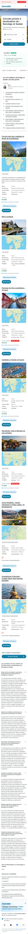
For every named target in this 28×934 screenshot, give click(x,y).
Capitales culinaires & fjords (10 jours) (15, 128)
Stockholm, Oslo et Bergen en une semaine (14, 107)
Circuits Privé (15, 9)
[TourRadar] (7, 6)
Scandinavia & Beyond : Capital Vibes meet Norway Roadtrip (15, 115)
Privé (3, 869)
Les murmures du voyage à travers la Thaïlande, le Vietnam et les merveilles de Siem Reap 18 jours (14, 885)
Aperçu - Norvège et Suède (9, 70)
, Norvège (18, 188)
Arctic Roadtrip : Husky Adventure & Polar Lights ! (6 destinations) (14, 111)
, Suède (22, 188)
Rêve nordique (9, 96)
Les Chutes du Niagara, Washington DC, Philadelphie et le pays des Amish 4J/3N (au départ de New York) (13, 896)
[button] (14, 202)
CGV (14, 929)
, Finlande (21, 547)
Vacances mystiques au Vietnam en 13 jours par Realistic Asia (14, 877)
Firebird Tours (14, 194)
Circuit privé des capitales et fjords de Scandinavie (14, 93)
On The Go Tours (15, 337)
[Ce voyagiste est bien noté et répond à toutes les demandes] (18, 480)
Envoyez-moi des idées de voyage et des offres (13, 919)
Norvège (13, 400)
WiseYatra (13, 480)
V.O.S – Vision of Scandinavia (18, 263)
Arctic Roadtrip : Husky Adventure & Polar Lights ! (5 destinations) (14, 120)
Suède (12, 257)
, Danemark (21, 257)
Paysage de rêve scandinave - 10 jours (13, 100)
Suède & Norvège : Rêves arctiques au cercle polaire (14, 124)
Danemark (13, 188)
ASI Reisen (13, 408)
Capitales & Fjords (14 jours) (12, 103)
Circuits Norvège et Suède (7, 9)
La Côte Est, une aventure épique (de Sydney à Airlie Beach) (14, 890)
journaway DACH (15, 554)
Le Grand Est (5, 881)
